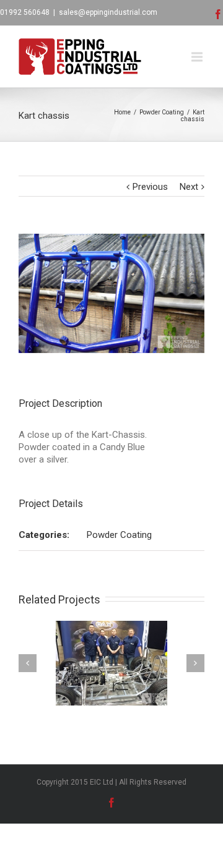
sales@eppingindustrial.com (108, 12)
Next (189, 186)
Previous (150, 186)
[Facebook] (218, 14)
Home (122, 112)
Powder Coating (161, 112)
